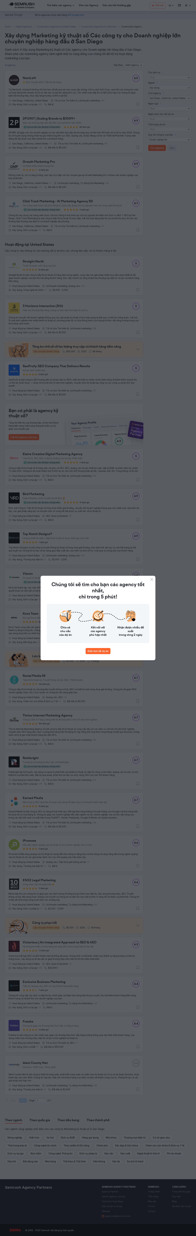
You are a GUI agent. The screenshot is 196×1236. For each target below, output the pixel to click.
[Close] (151, 579)
